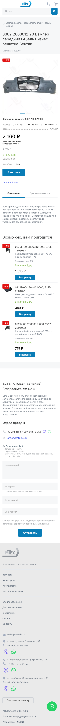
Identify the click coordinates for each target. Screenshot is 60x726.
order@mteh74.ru (17, 437)
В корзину (14, 172)
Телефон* (10, 486)
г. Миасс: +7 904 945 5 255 (24, 431)
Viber (44, 432)
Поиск (54, 11)
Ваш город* (11, 511)
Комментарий (12, 465)
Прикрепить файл (15, 446)
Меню (3, 4)
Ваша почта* (11, 500)
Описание (13, 193)
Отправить (30, 532)
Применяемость (40, 193)
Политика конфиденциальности (19, 716)
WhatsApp (49, 432)
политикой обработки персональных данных (26, 523)
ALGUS (20, 722)
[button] (22, 113)
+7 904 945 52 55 (48, 4)
